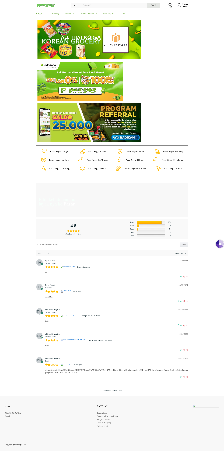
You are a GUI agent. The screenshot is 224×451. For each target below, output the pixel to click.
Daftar (185, 6)
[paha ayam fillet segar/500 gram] (74, 340)
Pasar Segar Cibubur (135, 160)
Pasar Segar (77, 291)
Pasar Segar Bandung (173, 151)
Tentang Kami (102, 413)
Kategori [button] (39, 14)
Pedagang (55, 14)
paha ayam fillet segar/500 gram (100, 340)
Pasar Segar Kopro (173, 168)
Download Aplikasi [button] (87, 14)
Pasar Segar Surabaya (59, 160)
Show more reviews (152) (112, 391)
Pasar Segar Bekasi (97, 151)
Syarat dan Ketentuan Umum (107, 416)
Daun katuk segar (83, 267)
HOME (7, 416)
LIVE (123, 14)
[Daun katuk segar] (68, 267)
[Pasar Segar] (66, 291)
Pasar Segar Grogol (59, 151)
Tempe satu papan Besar (91, 316)
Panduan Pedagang (104, 423)
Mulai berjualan (108, 14)
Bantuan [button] (68, 14)
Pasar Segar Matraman (135, 168)
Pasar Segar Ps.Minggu (97, 160)
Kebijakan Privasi (103, 420)
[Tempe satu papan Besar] (71, 316)
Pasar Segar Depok (97, 168)
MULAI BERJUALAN (13, 413)
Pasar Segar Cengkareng (173, 160)
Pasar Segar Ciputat (135, 151)
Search (153, 5)
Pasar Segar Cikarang (59, 168)
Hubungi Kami (102, 426)
